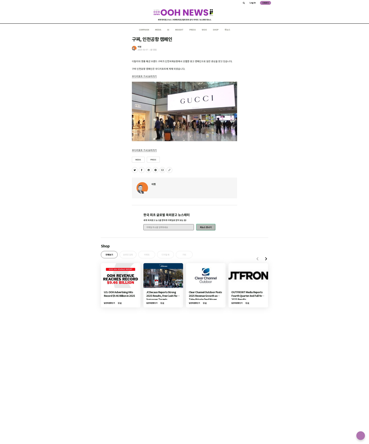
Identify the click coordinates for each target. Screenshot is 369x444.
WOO (204, 29)
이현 (153, 184)
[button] (266, 259)
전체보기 (109, 254)
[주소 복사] (169, 170)
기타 (184, 254)
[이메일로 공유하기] (162, 170)
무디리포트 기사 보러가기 (144, 76)
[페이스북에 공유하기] (142, 170)
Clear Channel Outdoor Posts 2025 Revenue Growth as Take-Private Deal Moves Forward (205, 297)
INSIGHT (179, 29)
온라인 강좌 (128, 254)
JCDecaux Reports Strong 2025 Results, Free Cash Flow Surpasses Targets (162, 295)
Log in (253, 2)
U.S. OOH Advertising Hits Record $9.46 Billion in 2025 (119, 293)
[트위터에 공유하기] (135, 170)
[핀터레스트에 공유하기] (155, 170)
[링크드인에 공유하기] (148, 170)
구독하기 (265, 3)
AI (168, 29)
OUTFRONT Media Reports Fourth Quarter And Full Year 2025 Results (247, 295)
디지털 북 (166, 254)
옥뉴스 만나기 (206, 227)
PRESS (192, 29)
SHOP (216, 29)
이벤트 (147, 254)
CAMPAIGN (144, 29)
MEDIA (158, 29)
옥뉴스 (227, 29)
